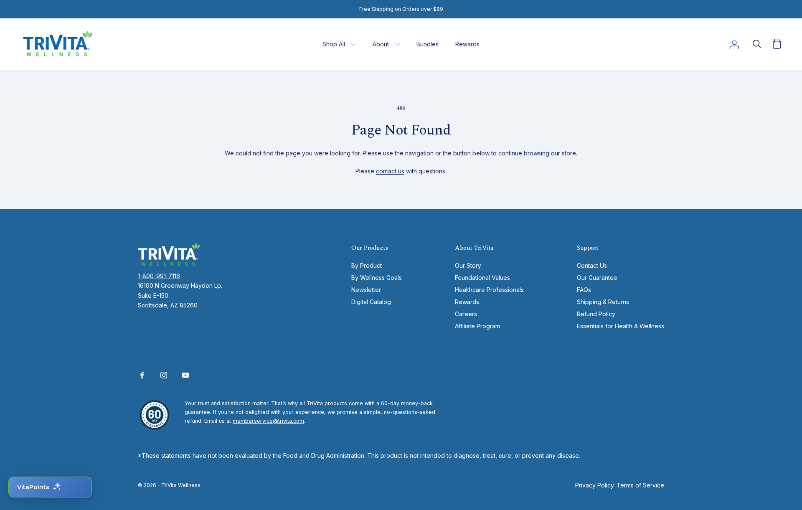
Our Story (468, 265)
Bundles (427, 44)
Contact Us (592, 265)
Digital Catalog (371, 301)
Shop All (333, 44)
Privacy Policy (594, 485)
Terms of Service (640, 485)
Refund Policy (596, 313)
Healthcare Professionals (489, 289)
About (381, 44)
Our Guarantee (597, 277)
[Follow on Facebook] (142, 375)
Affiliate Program (477, 326)
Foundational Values (482, 277)
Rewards (467, 44)
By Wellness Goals (376, 277)
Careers (466, 313)
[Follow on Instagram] (164, 375)
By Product (366, 265)
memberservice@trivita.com (268, 421)
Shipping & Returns (603, 301)
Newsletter (366, 289)
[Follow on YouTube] (185, 375)
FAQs (584, 289)
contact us (390, 171)
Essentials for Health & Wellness (620, 326)
